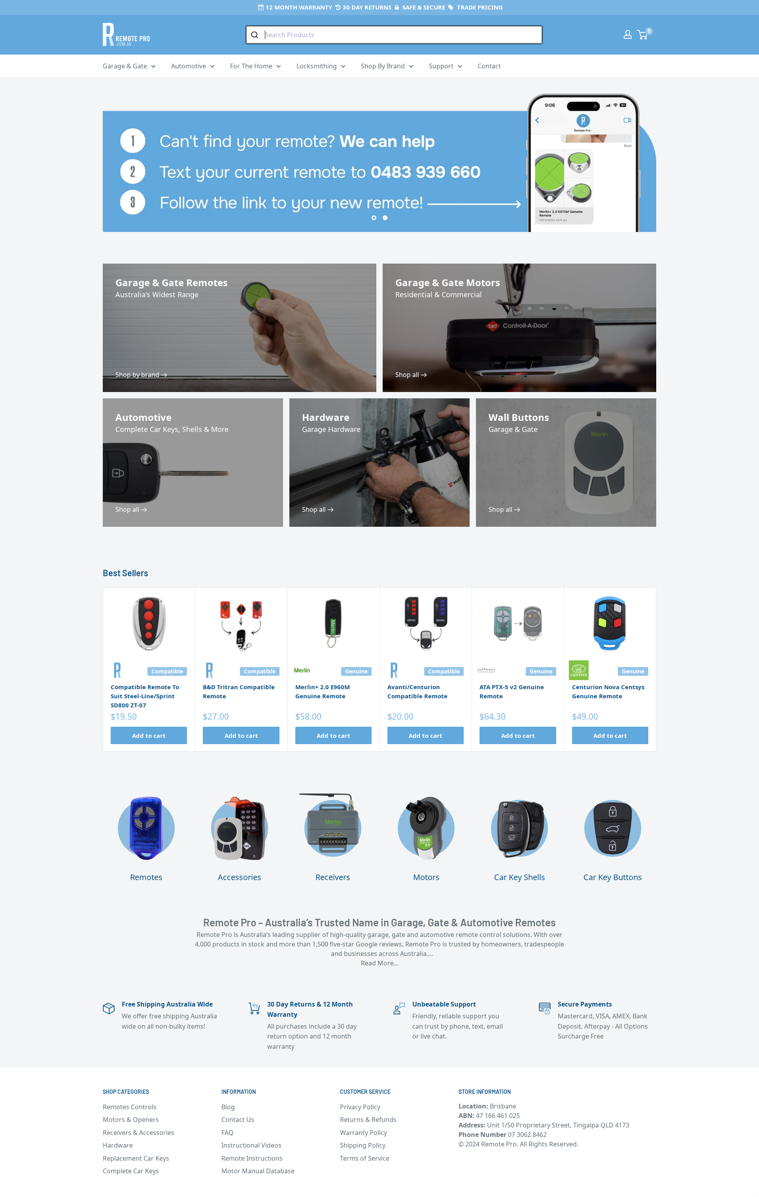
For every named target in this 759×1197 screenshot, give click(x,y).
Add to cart (149, 735)
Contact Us (237, 1119)
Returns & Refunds (368, 1119)
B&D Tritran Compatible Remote (239, 691)
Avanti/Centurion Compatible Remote (417, 691)
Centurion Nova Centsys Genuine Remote (608, 691)
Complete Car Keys (131, 1171)
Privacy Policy (360, 1107)
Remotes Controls (130, 1107)
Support (441, 66)
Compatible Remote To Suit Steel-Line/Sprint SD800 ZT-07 (145, 696)
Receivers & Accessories (138, 1132)
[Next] (656, 669)
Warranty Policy (363, 1132)
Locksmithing (316, 66)
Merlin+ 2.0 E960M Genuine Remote (322, 691)
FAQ (227, 1132)
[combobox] (394, 35)
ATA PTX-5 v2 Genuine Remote (512, 691)
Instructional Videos (251, 1145)
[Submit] (255, 34)
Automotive (188, 66)
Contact (489, 66)
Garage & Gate (125, 66)
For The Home (251, 66)
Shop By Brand (383, 66)
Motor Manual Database (258, 1171)
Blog (228, 1107)
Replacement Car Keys (136, 1158)
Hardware (118, 1145)
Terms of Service (364, 1158)
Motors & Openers (131, 1119)
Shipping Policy (362, 1145)
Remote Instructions (252, 1158)
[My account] (628, 34)
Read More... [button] (379, 963)
